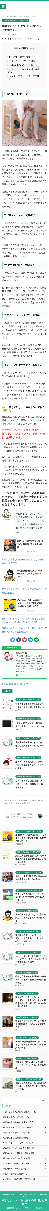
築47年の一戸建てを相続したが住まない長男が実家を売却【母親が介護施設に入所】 (30, 838)
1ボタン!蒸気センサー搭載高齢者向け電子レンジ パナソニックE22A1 (29, 726)
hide (32, 48)
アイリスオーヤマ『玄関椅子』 (23, 61)
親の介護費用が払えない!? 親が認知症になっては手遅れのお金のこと (30, 917)
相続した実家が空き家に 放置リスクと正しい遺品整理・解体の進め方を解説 (30, 1085)
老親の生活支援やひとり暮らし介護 (16, 684)
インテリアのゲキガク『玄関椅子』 (23, 78)
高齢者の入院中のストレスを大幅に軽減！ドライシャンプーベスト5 (29, 745)
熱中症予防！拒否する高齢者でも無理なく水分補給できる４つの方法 (29, 707)
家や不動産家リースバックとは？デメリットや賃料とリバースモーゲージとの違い (30, 938)
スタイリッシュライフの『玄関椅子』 (23, 70)
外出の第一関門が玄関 (19, 57)
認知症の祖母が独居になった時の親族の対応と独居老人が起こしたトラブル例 (30, 858)
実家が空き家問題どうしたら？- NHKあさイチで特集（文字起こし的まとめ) (30, 897)
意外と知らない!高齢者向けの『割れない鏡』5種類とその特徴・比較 (29, 784)
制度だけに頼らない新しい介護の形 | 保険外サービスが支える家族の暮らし (30, 1024)
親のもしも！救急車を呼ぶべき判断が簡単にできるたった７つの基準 (29, 765)
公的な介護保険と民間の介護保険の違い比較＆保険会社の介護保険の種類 (30, 979)
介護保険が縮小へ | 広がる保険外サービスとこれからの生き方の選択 (30, 1065)
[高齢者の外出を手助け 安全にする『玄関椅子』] (30, 639)
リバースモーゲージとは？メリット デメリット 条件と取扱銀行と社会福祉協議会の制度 (31, 959)
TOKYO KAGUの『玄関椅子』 (23, 65)
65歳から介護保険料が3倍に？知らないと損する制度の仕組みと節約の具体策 (30, 1044)
